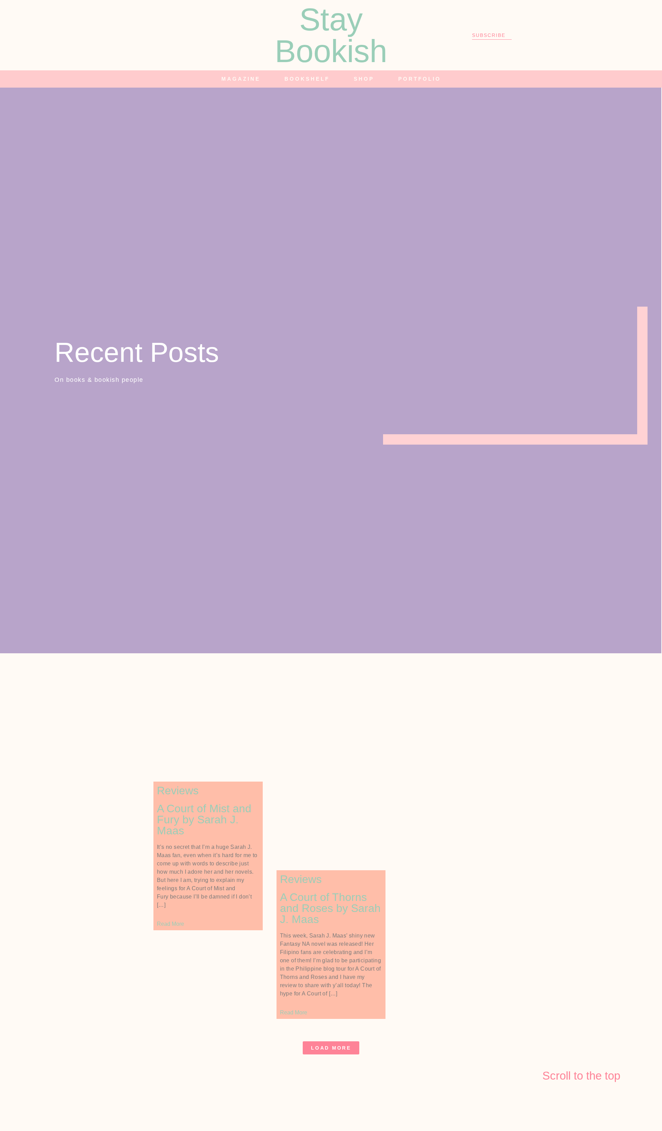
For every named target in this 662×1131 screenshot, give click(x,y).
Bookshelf (307, 79)
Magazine (240, 79)
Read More (170, 924)
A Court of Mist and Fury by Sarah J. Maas (204, 819)
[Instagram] (151, 35)
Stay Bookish (331, 35)
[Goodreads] (170, 35)
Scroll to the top (581, 1075)
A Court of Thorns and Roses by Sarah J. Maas (330, 908)
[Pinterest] (189, 35)
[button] (560, 79)
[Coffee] (208, 35)
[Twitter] (132, 35)
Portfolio (419, 79)
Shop (364, 79)
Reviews (178, 790)
